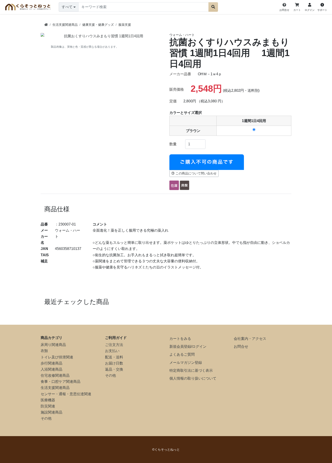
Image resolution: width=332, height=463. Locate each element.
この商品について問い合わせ (196, 173)
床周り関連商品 (53, 345)
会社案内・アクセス (250, 339)
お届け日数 (114, 363)
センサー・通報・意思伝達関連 (66, 394)
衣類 (44, 351)
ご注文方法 (114, 345)
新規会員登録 (180, 346)
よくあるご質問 (182, 354)
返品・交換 (114, 369)
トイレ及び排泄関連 (57, 357)
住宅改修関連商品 (55, 375)
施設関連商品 (51, 412)
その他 (46, 418)
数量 (173, 144)
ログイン (199, 346)
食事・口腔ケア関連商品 (60, 381)
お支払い (112, 351)
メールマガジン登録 (185, 362)
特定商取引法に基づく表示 (191, 370)
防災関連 (48, 406)
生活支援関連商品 (55, 388)
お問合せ (241, 346)
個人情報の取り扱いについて (192, 378)
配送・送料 (114, 357)
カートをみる (180, 339)
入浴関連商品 (51, 369)
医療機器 (48, 400)
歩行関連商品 (51, 363)
